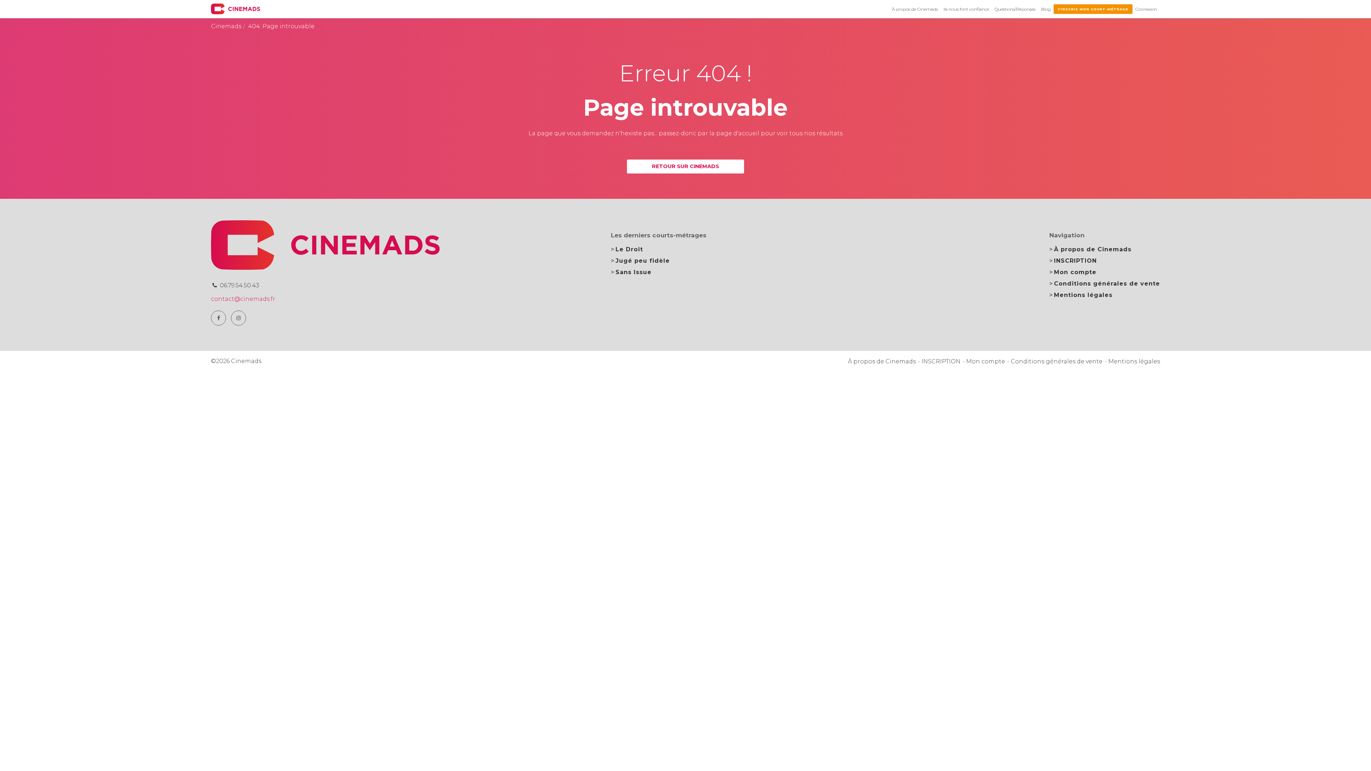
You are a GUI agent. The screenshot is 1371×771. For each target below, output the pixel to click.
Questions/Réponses (1015, 9)
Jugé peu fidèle (643, 260)
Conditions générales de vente (1107, 283)
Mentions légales (1083, 295)
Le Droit (629, 249)
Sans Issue (634, 272)
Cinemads (226, 26)
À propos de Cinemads (915, 9)
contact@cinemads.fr (243, 299)
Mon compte (1075, 272)
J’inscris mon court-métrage (1093, 9)
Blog (1046, 9)
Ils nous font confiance (966, 9)
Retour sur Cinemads (685, 166)
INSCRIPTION (1075, 260)
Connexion (1146, 9)
